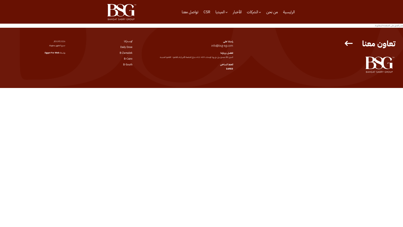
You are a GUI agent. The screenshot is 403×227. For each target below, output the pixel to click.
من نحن (272, 12)
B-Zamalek (126, 53)
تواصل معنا (190, 12)
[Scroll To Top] (5, 223)
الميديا (220, 12)
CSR (207, 12)
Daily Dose (126, 47)
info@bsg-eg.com (222, 46)
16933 (229, 68)
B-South (127, 65)
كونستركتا (128, 41)
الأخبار (237, 12)
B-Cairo (128, 59)
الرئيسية (289, 12)
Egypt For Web (52, 52)
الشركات (252, 12)
